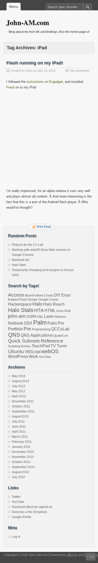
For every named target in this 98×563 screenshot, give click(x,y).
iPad (67, 311)
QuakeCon (60, 335)
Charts (48, 295)
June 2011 (19, 426)
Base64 (30, 295)
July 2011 (18, 421)
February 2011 (22, 442)
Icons (60, 311)
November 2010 (23, 457)
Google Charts (48, 299)
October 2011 (21, 406)
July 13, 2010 (46, 70)
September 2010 (23, 467)
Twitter (16, 497)
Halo (37, 304)
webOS (50, 351)
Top (91, 556)
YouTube (45, 357)
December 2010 (23, 452)
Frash (10, 87)
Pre (27, 328)
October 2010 (21, 462)
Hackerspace (20, 304)
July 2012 (18, 386)
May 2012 (18, 391)
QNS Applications (37, 335)
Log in (16, 536)
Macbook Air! (20, 260)
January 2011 (21, 447)
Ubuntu (16, 351)
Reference (52, 341)
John (29, 70)
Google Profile (21, 517)
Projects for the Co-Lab (27, 245)
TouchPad (41, 346)
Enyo (66, 295)
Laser (49, 316)
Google (33, 299)
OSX (28, 323)
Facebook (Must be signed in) (32, 507)
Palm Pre (55, 323)
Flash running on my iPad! (34, 62)
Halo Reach (54, 304)
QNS (14, 335)
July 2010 (18, 477)
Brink (39, 295)
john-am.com (22, 316)
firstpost (13, 299)
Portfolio (15, 329)
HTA (39, 310)
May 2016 (18, 376)
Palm (40, 322)
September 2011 (23, 411)
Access (16, 295)
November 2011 (23, 401)
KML (40, 317)
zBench (72, 555)
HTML (50, 310)
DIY (57, 295)
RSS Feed (44, 227)
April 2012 (19, 396)
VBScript (32, 352)
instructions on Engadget (45, 82)
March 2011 (20, 436)
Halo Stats (19, 265)
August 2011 (20, 416)
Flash (23, 299)
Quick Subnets (24, 341)
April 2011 (19, 431)
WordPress (18, 356)
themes (26, 346)
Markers (60, 317)
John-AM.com (27, 22)
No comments (79, 70)
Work (33, 356)
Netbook (15, 323)
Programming (41, 329)
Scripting (14, 346)
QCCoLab (60, 329)
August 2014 (20, 381)
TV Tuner (59, 346)
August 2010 (20, 472)
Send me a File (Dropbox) (29, 512)
